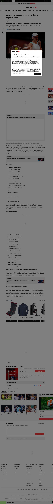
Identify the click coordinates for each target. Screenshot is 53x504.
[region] (26, 63)
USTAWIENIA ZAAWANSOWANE (18, 73)
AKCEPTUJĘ (38, 73)
